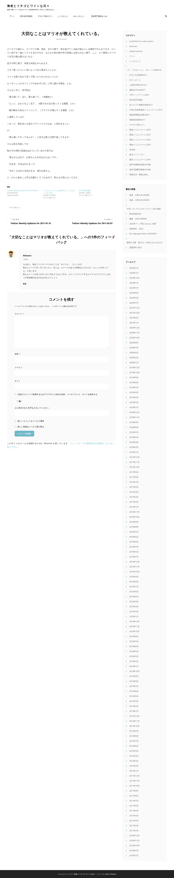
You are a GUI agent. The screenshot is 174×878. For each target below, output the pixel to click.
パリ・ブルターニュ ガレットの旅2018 (144, 70)
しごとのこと (62, 16)
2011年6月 (133, 805)
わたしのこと (135, 80)
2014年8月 (133, 636)
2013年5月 (133, 696)
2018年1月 (133, 452)
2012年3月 (133, 761)
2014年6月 (133, 646)
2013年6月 (133, 691)
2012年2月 (133, 766)
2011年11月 (134, 780)
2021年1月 (133, 322)
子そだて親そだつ (45, 16)
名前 (18, 354)
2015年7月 (133, 586)
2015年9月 (133, 576)
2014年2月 (133, 661)
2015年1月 (133, 616)
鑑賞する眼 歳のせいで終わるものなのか (145, 242)
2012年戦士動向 (85, 190)
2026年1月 (133, 268)
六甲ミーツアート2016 (139, 95)
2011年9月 (133, 790)
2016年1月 (133, 556)
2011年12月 (134, 776)
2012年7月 (133, 741)
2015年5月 (133, 596)
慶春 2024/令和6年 (138, 218)
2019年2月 (133, 402)
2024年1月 (133, 283)
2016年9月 (133, 522)
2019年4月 (133, 397)
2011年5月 (133, 810)
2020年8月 (133, 342)
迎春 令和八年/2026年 (139, 195)
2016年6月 (133, 537)
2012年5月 (133, 751)
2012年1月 (133, 771)
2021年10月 (134, 312)
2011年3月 (133, 820)
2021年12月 (134, 307)
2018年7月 (133, 432)
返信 (24, 284)
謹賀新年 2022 (135, 247)
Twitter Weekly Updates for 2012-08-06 (22, 190)
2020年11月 (134, 332)
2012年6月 (133, 746)
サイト (17, 381)
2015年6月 (133, 591)
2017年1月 (133, 507)
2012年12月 (134, 716)
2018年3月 (133, 447)
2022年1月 (133, 302)
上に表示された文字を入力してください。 (33, 408)
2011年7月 (133, 800)
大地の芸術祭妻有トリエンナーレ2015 (145, 109)
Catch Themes (110, 874)
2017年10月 (134, 467)
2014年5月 (133, 651)
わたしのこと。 (79, 16)
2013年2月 (133, 706)
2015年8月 (133, 581)
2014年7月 (133, 641)
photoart (133, 46)
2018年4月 (133, 442)
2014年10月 (134, 631)
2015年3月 (133, 606)
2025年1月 (133, 273)
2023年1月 (133, 288)
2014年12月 (134, 621)
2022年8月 (133, 293)
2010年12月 (134, 835)
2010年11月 (134, 840)
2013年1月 (133, 711)
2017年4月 (133, 492)
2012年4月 (133, 756)
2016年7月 (133, 532)
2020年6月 (133, 352)
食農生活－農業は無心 (138, 174)
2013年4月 (133, 701)
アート (12, 16)
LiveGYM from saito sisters (141, 41)
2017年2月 (133, 502)
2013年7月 (133, 686)
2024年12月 (134, 278)
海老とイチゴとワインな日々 (28, 6)
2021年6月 (133, 317)
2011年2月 (133, 825)
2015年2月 (133, 611)
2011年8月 (133, 795)
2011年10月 (134, 785)
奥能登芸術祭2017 (137, 119)
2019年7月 (133, 387)
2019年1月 (133, 407)
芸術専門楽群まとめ (99, 16)
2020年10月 (134, 337)
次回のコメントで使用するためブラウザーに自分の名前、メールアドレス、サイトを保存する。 (58, 394)
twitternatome (135, 51)
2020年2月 (133, 357)
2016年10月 (134, 517)
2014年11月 (134, 626)
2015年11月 (134, 566)
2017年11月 (134, 462)
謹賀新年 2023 (136, 228)
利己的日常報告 (26, 16)
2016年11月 (134, 512)
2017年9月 (133, 472)
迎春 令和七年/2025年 (139, 200)
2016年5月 (133, 541)
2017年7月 (133, 482)
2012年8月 (133, 736)
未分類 (132, 149)
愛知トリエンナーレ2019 (140, 144)
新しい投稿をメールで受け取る (31, 426)
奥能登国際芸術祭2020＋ (140, 114)
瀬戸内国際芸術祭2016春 (140, 169)
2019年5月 (133, 392)
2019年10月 (134, 372)
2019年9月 (133, 377)
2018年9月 (133, 422)
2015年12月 (134, 561)
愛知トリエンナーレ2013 (140, 134)
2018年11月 (134, 417)
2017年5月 (133, 487)
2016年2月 (133, 551)
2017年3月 (133, 497)
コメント (20, 313)
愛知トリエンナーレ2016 (140, 139)
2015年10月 (134, 571)
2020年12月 (134, 327)
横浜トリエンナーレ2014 (140, 159)
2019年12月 (134, 367)
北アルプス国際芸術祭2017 (141, 104)
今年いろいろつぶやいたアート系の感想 (144, 208)
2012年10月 (134, 726)
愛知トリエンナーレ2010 (140, 129)
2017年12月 (134, 457)
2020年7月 (133, 347)
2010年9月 (133, 850)
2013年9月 (133, 676)
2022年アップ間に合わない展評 (142, 223)
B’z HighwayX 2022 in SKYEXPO (143, 233)
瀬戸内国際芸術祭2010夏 (140, 164)
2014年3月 (133, 656)
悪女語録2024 (135, 213)
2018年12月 (134, 412)
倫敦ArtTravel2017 (137, 90)
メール (19, 367)
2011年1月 (133, 830)
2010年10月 (134, 845)
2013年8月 (133, 681)
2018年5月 (133, 437)
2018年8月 (133, 427)
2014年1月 (133, 666)
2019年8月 (133, 382)
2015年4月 (133, 601)
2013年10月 (134, 671)
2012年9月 (133, 731)
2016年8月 (133, 527)
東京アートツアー (137, 154)
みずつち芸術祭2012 (138, 75)
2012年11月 (134, 721)
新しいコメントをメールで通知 (31, 421)
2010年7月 (133, 855)
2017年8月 (133, 477)
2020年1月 (133, 362)
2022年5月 (133, 297)
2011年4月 (133, 815)
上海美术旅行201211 (138, 85)
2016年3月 (133, 546)
